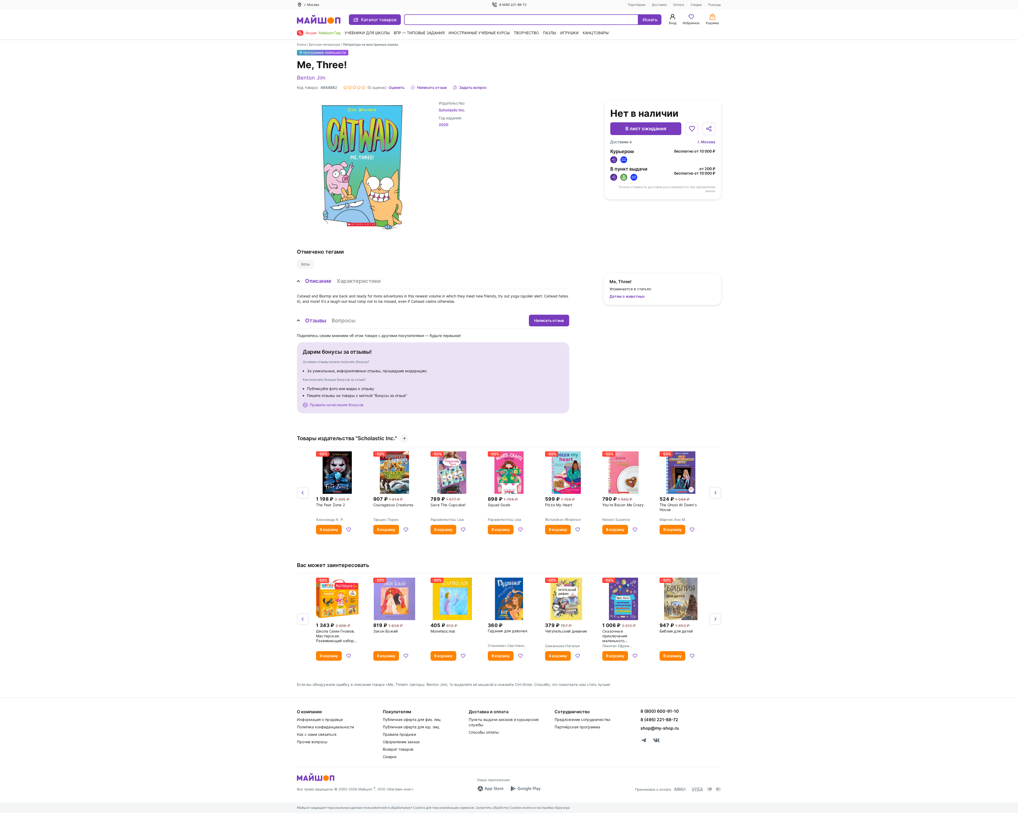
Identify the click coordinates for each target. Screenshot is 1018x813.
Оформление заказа (401, 742)
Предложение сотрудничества (582, 719)
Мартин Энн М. (673, 519)
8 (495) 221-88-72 (512, 5)
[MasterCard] (709, 789)
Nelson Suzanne (616, 519)
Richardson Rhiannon (563, 519)
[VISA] (696, 789)
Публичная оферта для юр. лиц (411, 727)
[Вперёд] (715, 493)
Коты (305, 264)
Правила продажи (399, 734)
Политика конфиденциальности (325, 727)
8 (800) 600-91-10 (659, 711)
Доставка (659, 5)
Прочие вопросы (312, 742)
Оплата (678, 5)
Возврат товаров (398, 749)
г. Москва (706, 142)
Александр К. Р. (330, 519)
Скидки (696, 5)
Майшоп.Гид (330, 33)
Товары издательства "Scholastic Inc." (347, 438)
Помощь (714, 5)
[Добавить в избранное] (692, 128)
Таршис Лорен (385, 519)
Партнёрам (637, 5)
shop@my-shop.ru (659, 728)
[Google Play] (525, 788)
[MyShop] (315, 780)
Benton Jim (311, 78)
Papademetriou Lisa (447, 519)
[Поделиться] (709, 128)
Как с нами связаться (316, 734)
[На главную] (318, 20)
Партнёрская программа (577, 727)
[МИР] (680, 789)
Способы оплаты (484, 732)
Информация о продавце (320, 719)
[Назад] (303, 493)
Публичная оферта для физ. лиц (412, 719)
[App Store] (490, 788)
